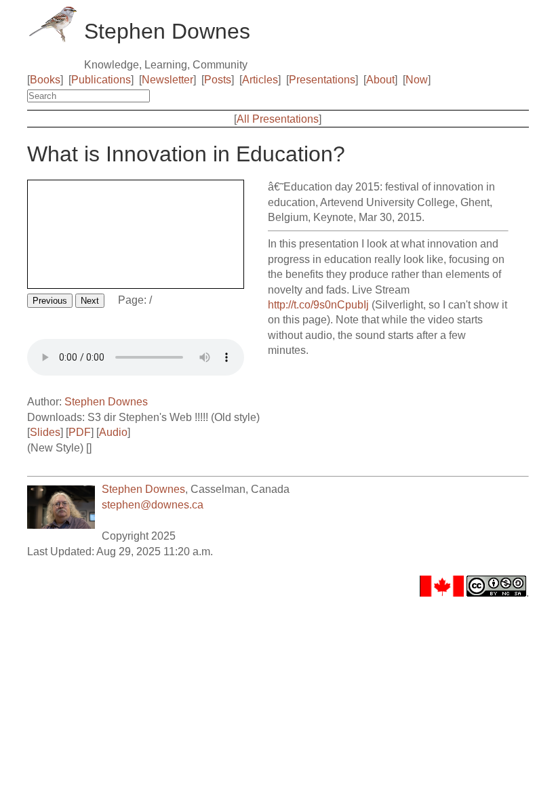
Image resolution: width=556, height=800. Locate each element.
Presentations (322, 79)
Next (90, 301)
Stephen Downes (106, 401)
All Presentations (278, 119)
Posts (217, 79)
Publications (101, 79)
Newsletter (167, 79)
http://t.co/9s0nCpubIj (318, 305)
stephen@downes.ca (152, 505)
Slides (45, 432)
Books (45, 79)
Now (416, 79)
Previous (50, 301)
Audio (113, 432)
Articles (260, 79)
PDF (79, 432)
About (380, 79)
